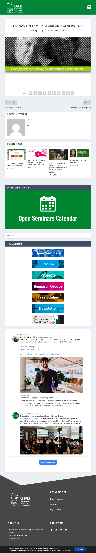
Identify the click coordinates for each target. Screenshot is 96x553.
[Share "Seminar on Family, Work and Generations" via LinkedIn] (54, 93)
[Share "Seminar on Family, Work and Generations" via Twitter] (35, 93)
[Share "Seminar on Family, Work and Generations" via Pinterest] (49, 93)
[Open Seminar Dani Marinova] (79, 153)
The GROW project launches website (15, 164)
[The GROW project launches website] (16, 154)
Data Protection (57, 499)
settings (67, 550)
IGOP (40, 30)
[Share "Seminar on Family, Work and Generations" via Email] (68, 93)
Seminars (63, 30)
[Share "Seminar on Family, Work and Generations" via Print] (72, 93)
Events (56, 30)
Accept (80, 549)
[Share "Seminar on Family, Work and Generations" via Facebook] (30, 93)
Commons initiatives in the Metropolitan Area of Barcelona (37, 162)
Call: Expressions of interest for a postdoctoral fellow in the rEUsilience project (58, 167)
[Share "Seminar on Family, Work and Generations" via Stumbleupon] (63, 93)
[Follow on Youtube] (66, 530)
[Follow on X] (56, 530)
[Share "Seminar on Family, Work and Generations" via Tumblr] (44, 93)
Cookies (53, 504)
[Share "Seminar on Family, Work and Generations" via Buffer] (58, 93)
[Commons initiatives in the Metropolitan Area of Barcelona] (37, 153)
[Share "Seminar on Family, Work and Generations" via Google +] (40, 93)
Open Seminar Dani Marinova (78, 161)
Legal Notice (55, 509)
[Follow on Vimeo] (61, 530)
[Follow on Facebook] (52, 530)
